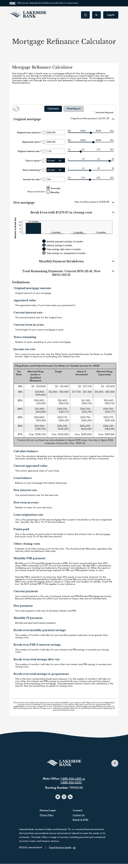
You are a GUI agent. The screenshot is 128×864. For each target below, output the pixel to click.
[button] (64, 119)
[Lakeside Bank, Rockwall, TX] (28, 14)
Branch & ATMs (80, 820)
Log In (110, 15)
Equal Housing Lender (62, 848)
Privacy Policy (46, 815)
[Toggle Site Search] (96, 15)
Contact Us (79, 815)
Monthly (55, 192)
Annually (55, 188)
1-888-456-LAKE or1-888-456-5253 (72, 780)
